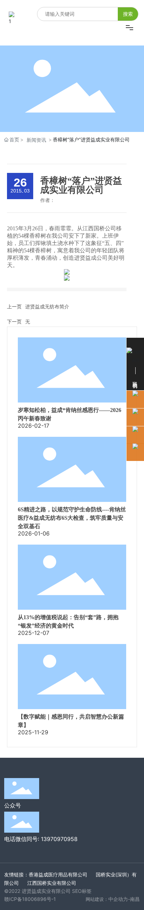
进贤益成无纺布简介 (47, 306)
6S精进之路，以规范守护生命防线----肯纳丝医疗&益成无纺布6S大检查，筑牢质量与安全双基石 (72, 517)
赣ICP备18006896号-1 (30, 899)
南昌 (135, 899)
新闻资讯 (36, 140)
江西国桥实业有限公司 (51, 883)
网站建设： (97, 899)
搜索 (128, 14)
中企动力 (118, 899)
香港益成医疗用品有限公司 (58, 874)
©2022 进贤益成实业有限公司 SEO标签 (48, 891)
